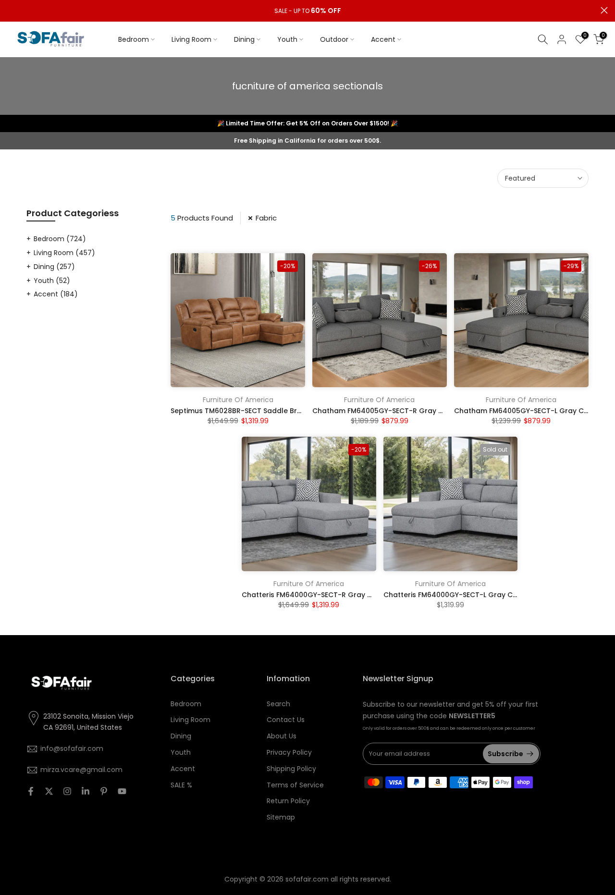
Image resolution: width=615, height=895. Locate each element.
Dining (244, 39)
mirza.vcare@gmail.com (81, 769)
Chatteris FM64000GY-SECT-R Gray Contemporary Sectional (348, 595)
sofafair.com (307, 879)
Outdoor (334, 39)
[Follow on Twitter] (49, 791)
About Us (281, 736)
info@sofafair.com (71, 748)
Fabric (266, 218)
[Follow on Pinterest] (103, 791)
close (10, 10)
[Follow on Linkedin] (85, 791)
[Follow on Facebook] (30, 791)
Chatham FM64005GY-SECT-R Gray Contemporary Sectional (418, 411)
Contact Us (286, 719)
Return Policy (288, 801)
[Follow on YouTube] (122, 791)
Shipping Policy (291, 768)
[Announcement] (307, 11)
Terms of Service (295, 785)
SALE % (181, 785)
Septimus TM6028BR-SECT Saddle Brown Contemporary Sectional (286, 411)
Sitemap (281, 817)
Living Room (191, 39)
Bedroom (133, 39)
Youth (287, 39)
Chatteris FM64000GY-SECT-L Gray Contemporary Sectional (488, 595)
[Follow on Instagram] (67, 791)
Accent (383, 39)
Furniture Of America (238, 400)
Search (278, 704)
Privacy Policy (289, 752)
